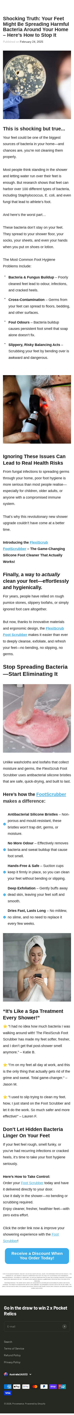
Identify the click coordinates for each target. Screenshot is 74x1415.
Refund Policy (12, 1355)
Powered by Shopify (35, 1403)
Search (8, 1341)
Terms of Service (14, 1348)
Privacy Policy (12, 1362)
